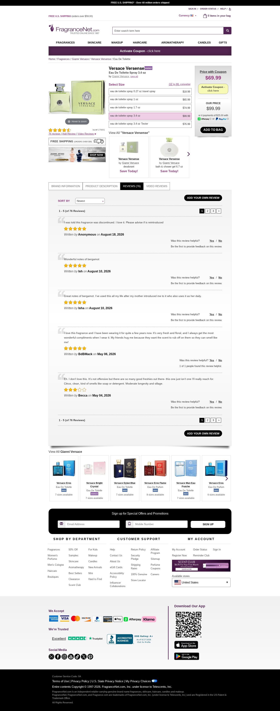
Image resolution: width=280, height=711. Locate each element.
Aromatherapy (76, 567)
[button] (77, 141)
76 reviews (55, 133)
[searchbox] (168, 30)
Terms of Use (60, 681)
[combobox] (171, 30)
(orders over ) (71, 16)
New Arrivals (95, 567)
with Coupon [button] (213, 71)
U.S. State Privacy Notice (107, 681)
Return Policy (138, 549)
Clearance (74, 579)
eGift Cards (116, 567)
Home (52, 59)
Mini (90, 573)
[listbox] (151, 108)
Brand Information (65, 186)
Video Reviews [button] (86, 133)
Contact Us (116, 555)
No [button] (220, 240)
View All (129, 132)
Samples (73, 555)
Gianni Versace (81, 59)
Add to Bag (213, 129)
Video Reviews (156, 186)
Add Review (69, 133)
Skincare (94, 42)
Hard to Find (95, 579)
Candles (92, 561)
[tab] (66, 186)
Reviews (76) (132, 186)
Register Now (179, 555)
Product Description (102, 186)
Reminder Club (201, 555)
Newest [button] (81, 200)
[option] (150, 91)
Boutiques (53, 576)
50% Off (73, 549)
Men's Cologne (56, 564)
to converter (179, 84)
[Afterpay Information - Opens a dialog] (204, 118)
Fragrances (65, 42)
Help (223, 9)
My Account (178, 549)
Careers (155, 574)
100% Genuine (139, 574)
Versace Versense (101, 59)
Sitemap (155, 558)
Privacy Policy (80, 681)
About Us (115, 561)
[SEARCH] (227, 30)
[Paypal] (97, 619)
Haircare (140, 42)
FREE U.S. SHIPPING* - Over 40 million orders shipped (140, 2)
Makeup (117, 42)
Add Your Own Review (203, 197)
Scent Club (75, 585)
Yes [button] (212, 240)
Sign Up (208, 524)
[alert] (188, 16)
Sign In (192, 9)
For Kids (93, 549)
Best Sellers (75, 573)
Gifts (223, 42)
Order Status (208, 9)
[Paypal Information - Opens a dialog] (222, 119)
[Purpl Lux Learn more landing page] (201, 567)
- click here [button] (140, 51)
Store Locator (138, 580)
